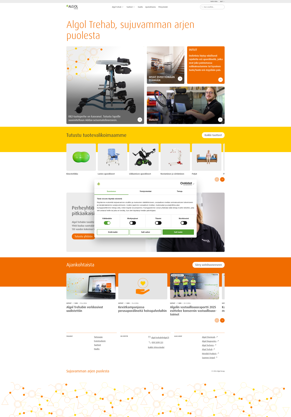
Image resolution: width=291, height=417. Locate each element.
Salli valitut (145, 232)
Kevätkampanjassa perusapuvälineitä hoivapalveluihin (142, 309)
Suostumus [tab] (111, 191)
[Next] (222, 179)
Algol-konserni (177, 275)
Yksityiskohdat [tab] (145, 191)
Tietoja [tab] (179, 191)
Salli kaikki (178, 232)
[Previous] (217, 179)
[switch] (132, 223)
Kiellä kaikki (113, 232)
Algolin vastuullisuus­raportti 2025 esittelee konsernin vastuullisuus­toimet (193, 310)
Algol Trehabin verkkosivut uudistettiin (84, 309)
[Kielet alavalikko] (224, 1)
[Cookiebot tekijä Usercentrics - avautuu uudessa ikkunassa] (184, 183)
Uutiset (68, 303)
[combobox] (212, 7)
